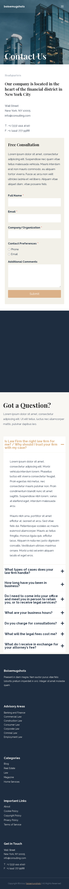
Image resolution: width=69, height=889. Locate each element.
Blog (6, 763)
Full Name (16, 195)
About (7, 806)
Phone (15, 249)
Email (12, 211)
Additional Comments (22, 261)
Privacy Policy (11, 820)
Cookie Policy (11, 811)
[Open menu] (62, 6)
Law (6, 772)
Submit (34, 293)
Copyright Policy (12, 815)
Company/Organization (25, 227)
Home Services (12, 781)
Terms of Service (12, 824)
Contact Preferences (23, 243)
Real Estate (9, 768)
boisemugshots (33, 883)
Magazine (9, 777)
